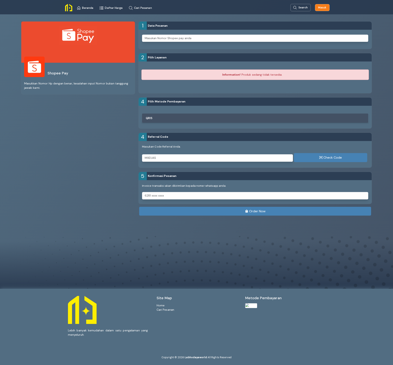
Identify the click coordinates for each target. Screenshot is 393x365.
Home (161, 305)
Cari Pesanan (165, 310)
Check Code (332, 157)
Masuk (322, 7)
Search (303, 7)
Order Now (256, 211)
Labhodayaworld (196, 357)
